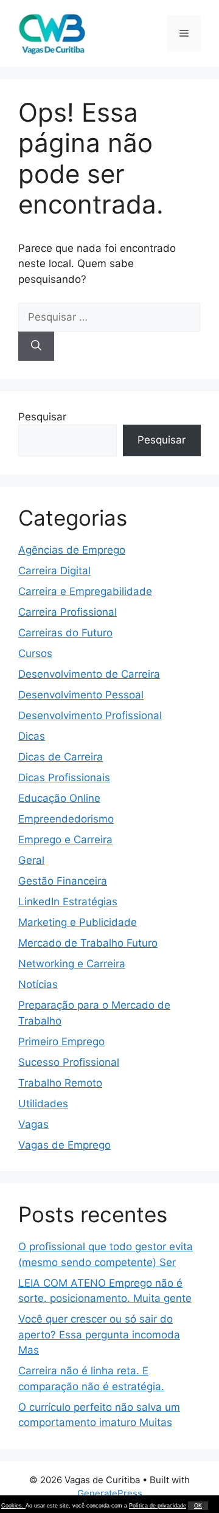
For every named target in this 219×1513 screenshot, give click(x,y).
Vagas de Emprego (64, 1145)
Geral (31, 860)
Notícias (38, 984)
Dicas (31, 736)
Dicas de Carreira (60, 757)
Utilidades (43, 1103)
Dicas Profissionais (64, 777)
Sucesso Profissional (68, 1062)
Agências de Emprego (71, 550)
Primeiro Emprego (61, 1041)
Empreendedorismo (66, 819)
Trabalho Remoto (60, 1083)
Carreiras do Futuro (65, 633)
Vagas (33, 1124)
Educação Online (59, 798)
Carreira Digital (54, 571)
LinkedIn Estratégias (67, 902)
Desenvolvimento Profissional (90, 715)
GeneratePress (109, 1493)
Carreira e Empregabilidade (85, 591)
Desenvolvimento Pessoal (81, 695)
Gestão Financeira (62, 881)
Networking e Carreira (71, 964)
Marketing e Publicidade (77, 922)
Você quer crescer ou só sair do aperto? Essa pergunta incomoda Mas (99, 1334)
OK (198, 1506)
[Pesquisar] (36, 346)
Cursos (35, 653)
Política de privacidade (157, 1506)
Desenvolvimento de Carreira (89, 674)
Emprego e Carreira (65, 839)
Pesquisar (42, 417)
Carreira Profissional (67, 612)
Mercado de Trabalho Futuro (88, 943)
